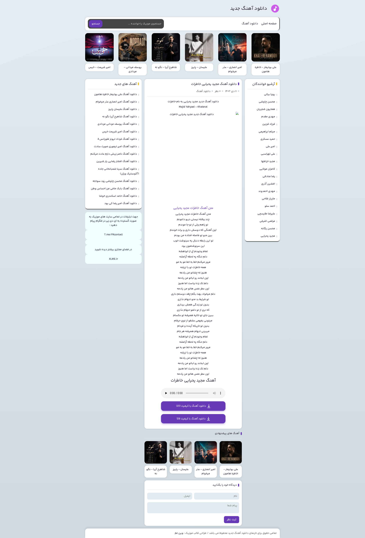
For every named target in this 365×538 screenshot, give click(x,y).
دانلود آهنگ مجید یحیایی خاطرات (214, 84)
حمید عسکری (267, 139)
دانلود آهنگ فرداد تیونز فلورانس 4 (117, 139)
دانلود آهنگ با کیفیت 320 (191, 406)
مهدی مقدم (268, 117)
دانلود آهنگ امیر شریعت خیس (119, 132)
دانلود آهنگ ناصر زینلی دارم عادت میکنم (113, 154)
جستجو (96, 24)
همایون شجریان (266, 109)
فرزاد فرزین (268, 124)
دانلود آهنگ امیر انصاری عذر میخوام (116, 102)
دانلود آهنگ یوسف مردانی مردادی (117, 124)
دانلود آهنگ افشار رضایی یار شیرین (116, 161)
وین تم (179, 533)
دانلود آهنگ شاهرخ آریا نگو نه (119, 117)
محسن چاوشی (267, 102)
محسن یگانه (268, 229)
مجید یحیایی (190, 102)
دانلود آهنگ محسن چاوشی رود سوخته (115, 181)
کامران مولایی (267, 169)
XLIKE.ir (113, 259)
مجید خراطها (268, 161)
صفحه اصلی (269, 23)
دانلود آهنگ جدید (248, 8)
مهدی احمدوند (266, 191)
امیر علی (270, 146)
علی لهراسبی (268, 154)
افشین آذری (268, 184)
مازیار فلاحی (268, 199)
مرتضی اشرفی (267, 221)
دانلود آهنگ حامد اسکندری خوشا (118, 196)
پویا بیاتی (269, 94)
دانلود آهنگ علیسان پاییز (122, 109)
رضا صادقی (269, 176)
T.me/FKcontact (113, 235)
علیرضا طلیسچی (266, 214)
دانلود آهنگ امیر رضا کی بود (120, 203)
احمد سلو (270, 206)
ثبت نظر (231, 519)
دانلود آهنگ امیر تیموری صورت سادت (115, 146)
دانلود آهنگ (250, 23)
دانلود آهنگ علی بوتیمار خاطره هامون (115, 94)
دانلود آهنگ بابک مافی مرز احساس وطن (114, 189)
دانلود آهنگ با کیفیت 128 (191, 419)
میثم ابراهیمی (267, 132)
